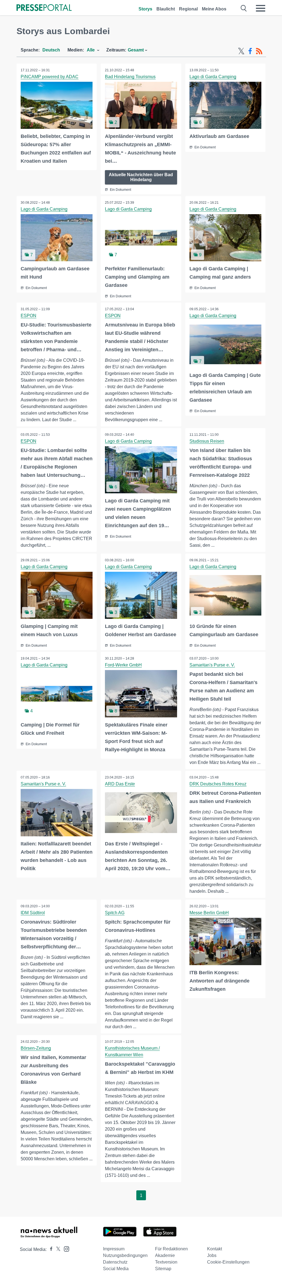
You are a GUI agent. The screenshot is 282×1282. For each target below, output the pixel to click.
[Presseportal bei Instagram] (65, 1248)
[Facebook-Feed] (250, 51)
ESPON (28, 315)
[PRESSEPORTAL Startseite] (44, 8)
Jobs (211, 1255)
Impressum (113, 1248)
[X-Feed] (241, 51)
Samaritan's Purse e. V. (212, 665)
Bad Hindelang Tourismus (130, 76)
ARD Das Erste (120, 784)
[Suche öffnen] (243, 8)
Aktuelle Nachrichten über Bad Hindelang (141, 177)
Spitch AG (114, 912)
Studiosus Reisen (206, 441)
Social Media (116, 1268)
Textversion (166, 1262)
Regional (188, 9)
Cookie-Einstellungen (228, 1262)
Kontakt (214, 1248)
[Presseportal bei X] (57, 1249)
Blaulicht (165, 9)
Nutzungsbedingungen (125, 1255)
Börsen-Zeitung (36, 1048)
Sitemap (163, 1268)
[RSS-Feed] (259, 51)
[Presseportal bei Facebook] (50, 1249)
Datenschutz (115, 1262)
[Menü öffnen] (260, 8)
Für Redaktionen (171, 1248)
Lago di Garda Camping (212, 76)
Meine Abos (214, 9)
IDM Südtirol (33, 912)
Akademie (165, 1255)
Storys (145, 9)
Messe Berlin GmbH (209, 912)
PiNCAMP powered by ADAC (49, 76)
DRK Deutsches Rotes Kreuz (217, 784)
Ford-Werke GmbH (123, 665)
